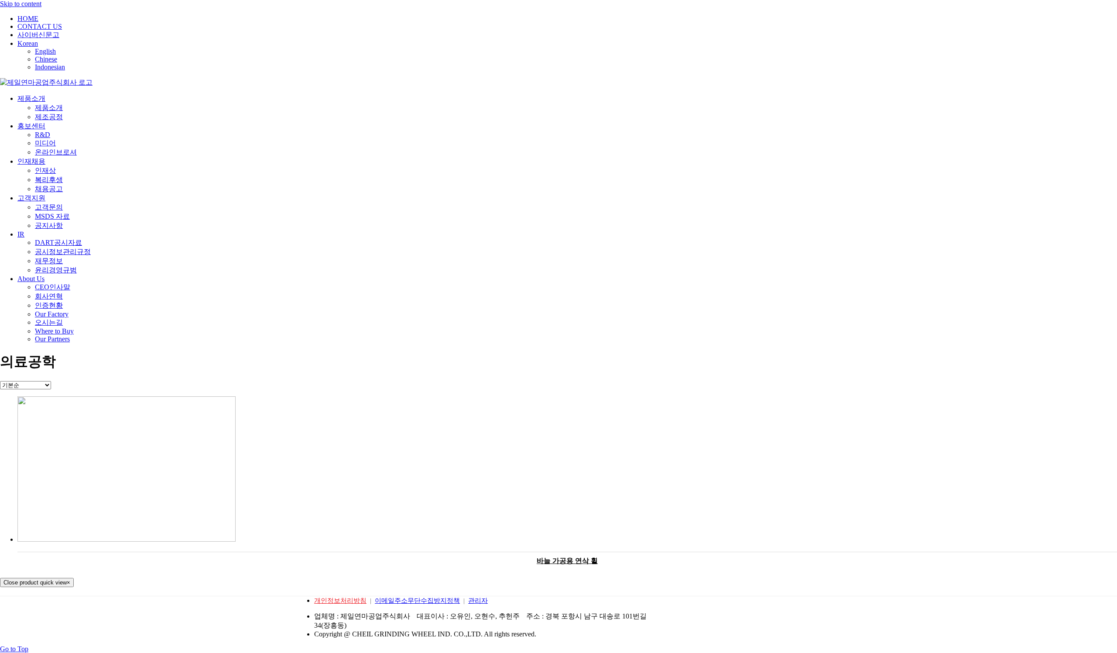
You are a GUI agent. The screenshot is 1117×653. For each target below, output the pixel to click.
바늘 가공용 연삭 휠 (567, 560)
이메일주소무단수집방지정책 (417, 600)
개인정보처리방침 (340, 600)
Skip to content (20, 3)
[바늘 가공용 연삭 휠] (567, 469)
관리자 (478, 600)
